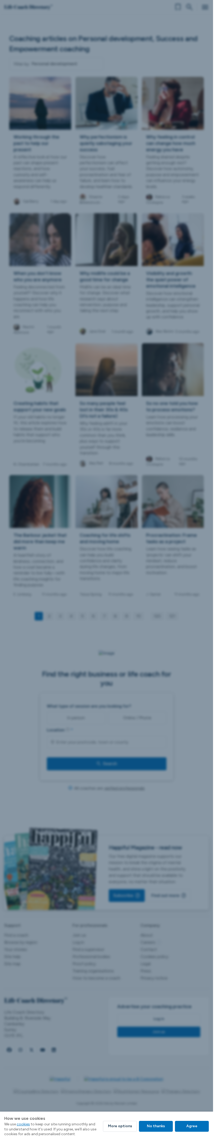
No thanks (156, 1126)
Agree (191, 1126)
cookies (23, 1124)
